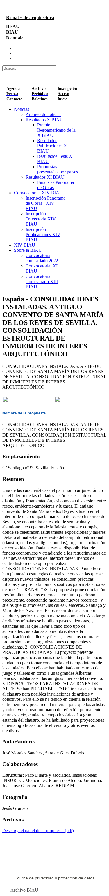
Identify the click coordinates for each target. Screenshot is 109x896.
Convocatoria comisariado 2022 (42, 258)
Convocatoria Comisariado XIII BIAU (42, 281)
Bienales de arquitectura (30, 17)
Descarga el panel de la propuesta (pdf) (38, 830)
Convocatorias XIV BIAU (38, 192)
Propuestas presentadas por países (57, 169)
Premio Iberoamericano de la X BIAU (56, 130)
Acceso (63, 94)
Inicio (62, 99)
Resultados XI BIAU (45, 177)
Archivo (39, 88)
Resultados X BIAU (44, 119)
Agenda (13, 88)
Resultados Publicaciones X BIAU (52, 145)
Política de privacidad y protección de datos (54, 878)
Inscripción (67, 88)
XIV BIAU (24, 244)
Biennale (14, 37)
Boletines (39, 99)
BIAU (12, 32)
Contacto (14, 99)
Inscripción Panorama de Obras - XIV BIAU (45, 203)
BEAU (12, 26)
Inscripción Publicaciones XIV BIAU (43, 234)
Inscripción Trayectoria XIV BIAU (41, 219)
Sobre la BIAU (28, 250)
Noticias (21, 109)
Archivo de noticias (43, 114)
